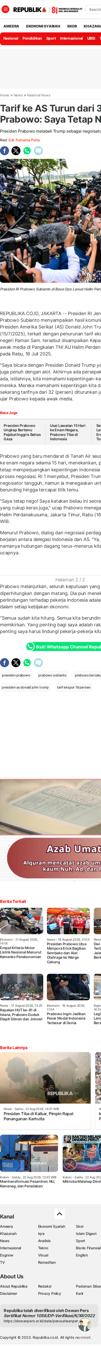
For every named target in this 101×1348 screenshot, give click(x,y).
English (82, 1255)
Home (4, 95)
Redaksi (45, 1286)
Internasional (71, 38)
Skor (79, 1226)
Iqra (41, 1233)
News (18, 95)
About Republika (13, 1286)
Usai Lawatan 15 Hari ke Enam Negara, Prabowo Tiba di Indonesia (67, 432)
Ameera (6, 1226)
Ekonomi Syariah (43, 26)
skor (72, 26)
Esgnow (6, 1255)
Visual (43, 1255)
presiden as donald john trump (25, 687)
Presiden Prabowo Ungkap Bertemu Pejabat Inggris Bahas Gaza (22, 432)
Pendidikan (32, 38)
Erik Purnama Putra (24, 140)
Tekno (43, 1248)
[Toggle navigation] (5, 9)
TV (2, 1262)
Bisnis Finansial (88, 1248)
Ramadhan (47, 1262)
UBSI (91, 38)
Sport (51, 38)
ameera (11, 26)
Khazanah (8, 1233)
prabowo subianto (52, 675)
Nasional (10, 38)
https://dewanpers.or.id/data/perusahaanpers (42, 1321)
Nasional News (38, 95)
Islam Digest (86, 1233)
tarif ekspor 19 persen (74, 687)
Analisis (44, 1241)
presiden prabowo (16, 675)
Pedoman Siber (88, 1286)
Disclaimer (8, 1293)
